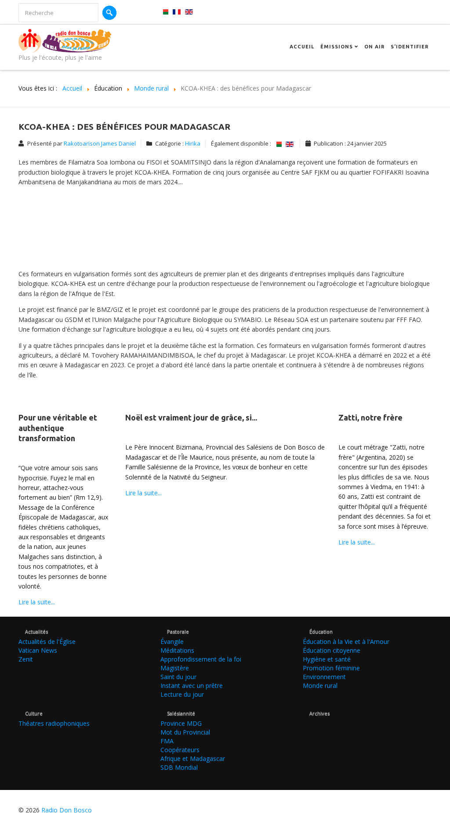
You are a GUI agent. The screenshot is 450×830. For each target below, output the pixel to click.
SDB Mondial (179, 767)
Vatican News (37, 650)
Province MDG (181, 723)
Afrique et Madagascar (192, 758)
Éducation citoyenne (331, 650)
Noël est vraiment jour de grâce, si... (191, 417)
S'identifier (409, 46)
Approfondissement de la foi (200, 659)
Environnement (324, 677)
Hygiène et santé (327, 659)
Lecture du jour (182, 694)
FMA (167, 741)
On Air (374, 46)
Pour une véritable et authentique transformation (57, 427)
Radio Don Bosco (66, 810)
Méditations (177, 650)
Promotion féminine (331, 668)
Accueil (302, 46)
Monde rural (320, 685)
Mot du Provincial (185, 732)
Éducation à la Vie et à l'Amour (346, 641)
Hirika (192, 143)
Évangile (172, 641)
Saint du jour (178, 677)
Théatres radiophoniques (54, 723)
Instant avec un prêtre (191, 685)
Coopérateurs (180, 750)
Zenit (25, 659)
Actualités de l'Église (47, 641)
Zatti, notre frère (370, 417)
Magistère (174, 668)
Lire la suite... (36, 602)
